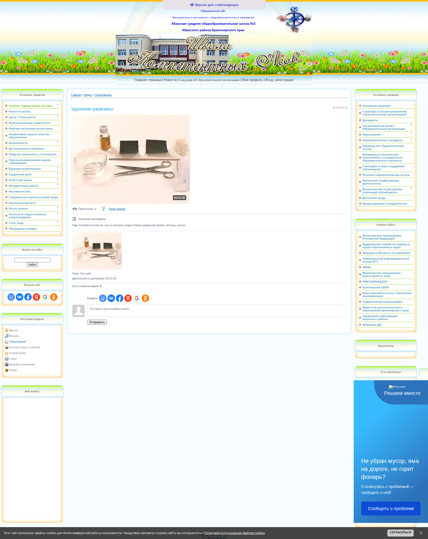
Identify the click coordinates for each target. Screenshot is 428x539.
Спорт (13, 358)
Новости (170, 80)
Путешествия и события (24, 347)
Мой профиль (252, 80)
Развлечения (17, 352)
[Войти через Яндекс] (36, 297)
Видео (88, 94)
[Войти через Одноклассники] (53, 297)
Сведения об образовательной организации (209, 80)
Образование (17, 341)
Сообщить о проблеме (391, 508)
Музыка (14, 335)
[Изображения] (97, 251)
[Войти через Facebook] (28, 297)
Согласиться (400, 532)
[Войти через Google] (45, 297)
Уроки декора (116, 208)
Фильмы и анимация (22, 364)
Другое (13, 330)
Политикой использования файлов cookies (234, 533)
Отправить (97, 322)
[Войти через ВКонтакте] (19, 297)
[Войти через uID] (11, 297)
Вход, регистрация (280, 80)
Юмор (13, 370)
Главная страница (147, 80)
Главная (76, 94)
